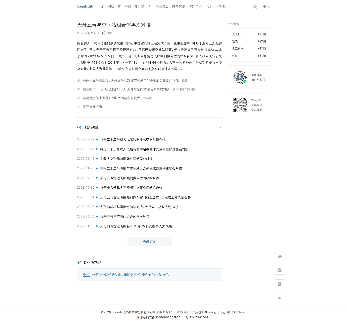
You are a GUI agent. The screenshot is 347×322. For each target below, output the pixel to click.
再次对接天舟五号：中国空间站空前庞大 (111, 98)
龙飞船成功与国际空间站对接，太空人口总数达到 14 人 (139, 206)
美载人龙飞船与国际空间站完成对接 (126, 158)
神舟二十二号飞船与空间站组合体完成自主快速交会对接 (141, 168)
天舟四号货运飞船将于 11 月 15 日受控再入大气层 (136, 226)
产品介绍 (224, 312)
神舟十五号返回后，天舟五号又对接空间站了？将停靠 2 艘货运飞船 (131, 80)
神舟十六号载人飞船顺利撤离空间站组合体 (131, 187)
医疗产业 (195, 6)
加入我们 (210, 312)
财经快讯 (178, 6)
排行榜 (140, 6)
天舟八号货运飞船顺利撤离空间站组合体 (129, 178)
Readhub (89, 6)
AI (150, 6)
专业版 (221, 6)
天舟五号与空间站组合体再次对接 (124, 216)
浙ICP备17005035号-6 (173, 312)
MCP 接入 (238, 312)
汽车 (209, 6)
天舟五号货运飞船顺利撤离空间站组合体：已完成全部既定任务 (145, 197)
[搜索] (255, 7)
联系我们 (197, 312)
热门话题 (107, 6)
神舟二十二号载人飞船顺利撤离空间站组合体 (133, 139)
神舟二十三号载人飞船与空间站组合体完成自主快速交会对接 (144, 149)
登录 (266, 6)
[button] (149, 266)
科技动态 (161, 6)
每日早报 (124, 6)
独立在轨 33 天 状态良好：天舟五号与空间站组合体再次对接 (126, 89)
